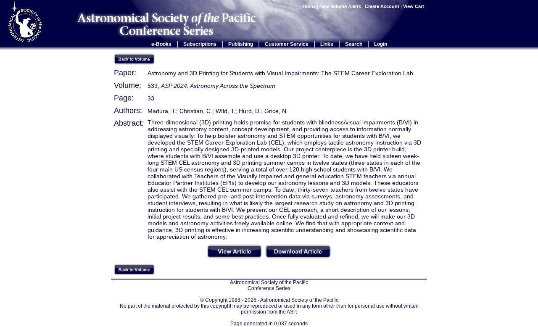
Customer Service (287, 44)
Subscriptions (199, 44)
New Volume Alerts (340, 6)
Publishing (240, 44)
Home (309, 6)
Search (353, 44)
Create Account (382, 6)
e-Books (161, 44)
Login (380, 44)
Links (326, 44)
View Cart (414, 6)
